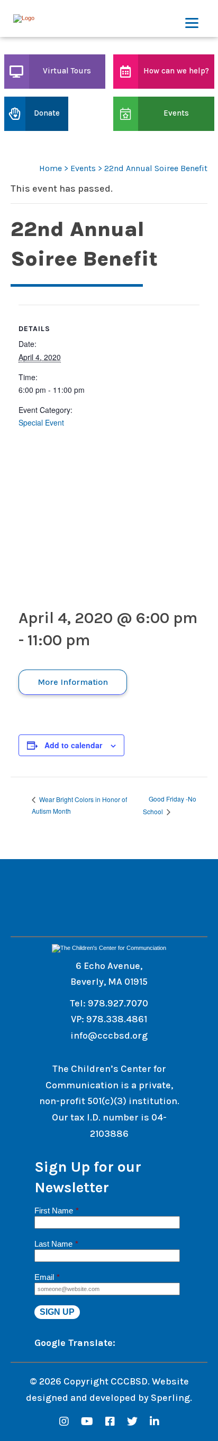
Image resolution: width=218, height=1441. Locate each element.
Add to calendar (73, 745)
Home (50, 168)
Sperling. (171, 1398)
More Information (73, 682)
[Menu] (191, 18)
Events (83, 168)
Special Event (41, 422)
